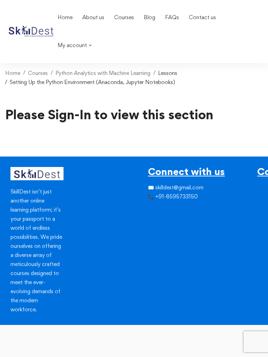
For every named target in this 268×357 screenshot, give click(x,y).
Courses (38, 73)
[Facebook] (148, 211)
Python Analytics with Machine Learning (102, 73)
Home (12, 73)
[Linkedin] (169, 211)
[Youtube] (169, 223)
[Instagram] (162, 211)
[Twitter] (155, 211)
